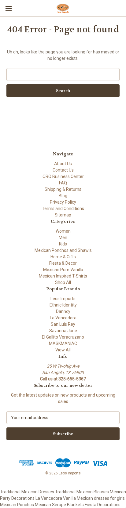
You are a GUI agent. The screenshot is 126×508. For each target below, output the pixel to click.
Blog (63, 195)
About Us (63, 163)
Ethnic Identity (63, 305)
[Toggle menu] (8, 8)
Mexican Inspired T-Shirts (63, 276)
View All (63, 349)
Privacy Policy (63, 202)
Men (63, 237)
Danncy (63, 311)
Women (63, 231)
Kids (63, 243)
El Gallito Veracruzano (63, 337)
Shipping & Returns (63, 189)
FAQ (63, 182)
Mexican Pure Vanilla (63, 269)
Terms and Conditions (63, 208)
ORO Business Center (63, 176)
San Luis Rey (63, 324)
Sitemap (63, 214)
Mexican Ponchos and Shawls (63, 250)
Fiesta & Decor (63, 263)
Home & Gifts (63, 256)
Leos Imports (63, 298)
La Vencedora (63, 317)
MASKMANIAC (63, 343)
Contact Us (63, 170)
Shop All (63, 282)
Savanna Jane (63, 330)
